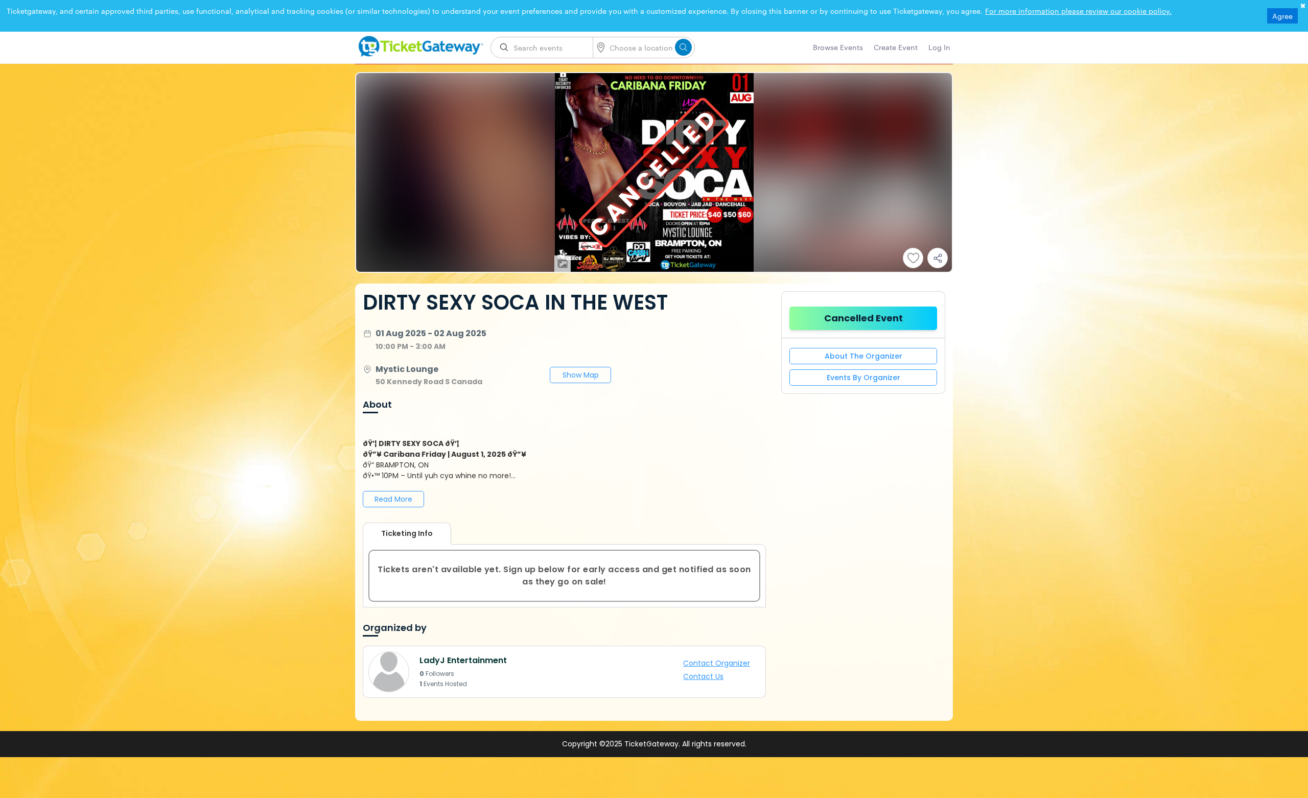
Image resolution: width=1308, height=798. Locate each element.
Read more (393, 499)
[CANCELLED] (654, 269)
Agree (1282, 16)
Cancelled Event (863, 318)
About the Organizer (863, 356)
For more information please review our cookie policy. (1078, 11)
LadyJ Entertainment (463, 660)
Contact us (710, 675)
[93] (419, 44)
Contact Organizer (721, 664)
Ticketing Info (397, 533)
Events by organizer (863, 377)
